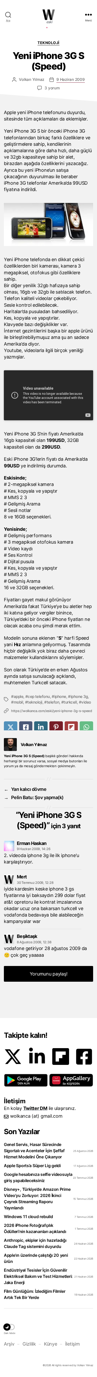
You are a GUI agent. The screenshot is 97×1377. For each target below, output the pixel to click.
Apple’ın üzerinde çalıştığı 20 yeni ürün (36, 1258)
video (86, 702)
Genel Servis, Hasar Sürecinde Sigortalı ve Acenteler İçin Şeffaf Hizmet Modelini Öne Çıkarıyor (34, 1150)
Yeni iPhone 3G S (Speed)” (49, 820)
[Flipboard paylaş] (71, 727)
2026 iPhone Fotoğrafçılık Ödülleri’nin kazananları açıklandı (35, 1228)
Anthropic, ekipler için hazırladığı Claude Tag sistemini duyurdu (35, 1243)
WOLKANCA (48, 14)
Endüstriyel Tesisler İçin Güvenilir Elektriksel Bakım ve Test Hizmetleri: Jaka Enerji (38, 1276)
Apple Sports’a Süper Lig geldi (32, 1165)
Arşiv (9, 1344)
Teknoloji (48, 42)
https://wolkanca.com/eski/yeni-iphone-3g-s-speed (51, 711)
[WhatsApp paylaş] (86, 727)
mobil (18, 702)
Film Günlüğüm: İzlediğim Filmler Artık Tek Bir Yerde (34, 1294)
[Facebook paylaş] (26, 727)
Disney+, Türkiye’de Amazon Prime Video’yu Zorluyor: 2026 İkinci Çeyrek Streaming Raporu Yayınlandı (37, 1198)
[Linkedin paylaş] (41, 727)
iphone (60, 696)
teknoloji (34, 702)
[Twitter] (13, 1057)
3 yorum (51, 87)
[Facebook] (84, 1057)
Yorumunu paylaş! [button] (49, 974)
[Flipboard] (60, 1056)
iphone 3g (79, 696)
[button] (26, 1080)
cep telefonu (39, 696)
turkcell (70, 702)
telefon (53, 702)
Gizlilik (29, 1344)
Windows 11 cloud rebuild (28, 1216)
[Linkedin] (37, 1057)
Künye (50, 1344)
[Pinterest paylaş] (56, 727)
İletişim (72, 1344)
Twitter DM (35, 1108)
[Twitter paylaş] (10, 727)
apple (18, 696)
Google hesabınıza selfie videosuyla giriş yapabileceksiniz (38, 1177)
